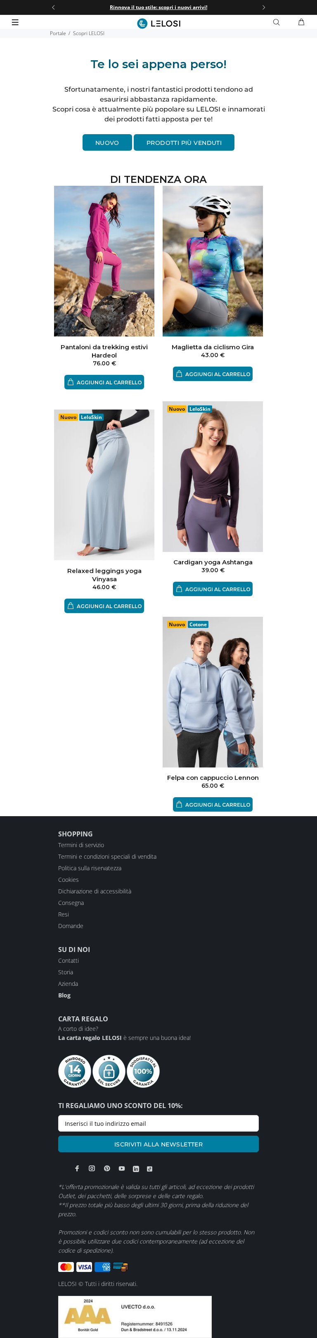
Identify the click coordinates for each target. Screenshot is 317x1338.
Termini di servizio (81, 845)
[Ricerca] (278, 22)
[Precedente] (53, 7)
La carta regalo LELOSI (90, 1038)
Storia (65, 972)
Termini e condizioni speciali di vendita (107, 856)
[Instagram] (92, 1168)
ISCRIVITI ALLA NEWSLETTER (158, 1144)
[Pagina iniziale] (158, 23)
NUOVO (107, 143)
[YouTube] (121, 1168)
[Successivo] (263, 7)
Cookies (68, 879)
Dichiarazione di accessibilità (94, 891)
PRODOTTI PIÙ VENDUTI (184, 143)
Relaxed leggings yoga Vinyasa (104, 575)
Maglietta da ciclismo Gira (213, 347)
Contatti (68, 960)
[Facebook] (77, 1168)
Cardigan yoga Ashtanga (213, 562)
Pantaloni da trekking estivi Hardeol (104, 351)
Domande (70, 926)
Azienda (68, 984)
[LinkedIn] (136, 1168)
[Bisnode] (135, 1316)
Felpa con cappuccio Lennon (213, 777)
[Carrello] (301, 22)
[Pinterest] (107, 1168)
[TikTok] (149, 1168)
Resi (63, 914)
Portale (58, 33)
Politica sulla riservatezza (89, 868)
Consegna (71, 903)
